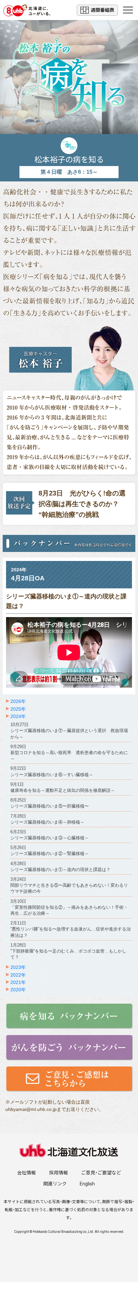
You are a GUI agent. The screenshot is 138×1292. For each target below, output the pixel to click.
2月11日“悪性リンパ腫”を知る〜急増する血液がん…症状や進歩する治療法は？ (70, 929)
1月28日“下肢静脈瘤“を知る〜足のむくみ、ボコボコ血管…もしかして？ (68, 951)
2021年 (18, 982)
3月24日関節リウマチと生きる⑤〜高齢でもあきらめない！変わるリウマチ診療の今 (69, 885)
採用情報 (58, 1172)
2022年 (18, 975)
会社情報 (26, 1172)
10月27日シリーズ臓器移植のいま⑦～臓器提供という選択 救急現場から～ (69, 730)
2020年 (18, 989)
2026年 (18, 701)
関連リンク (55, 1183)
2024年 (18, 716)
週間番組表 (102, 10)
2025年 (18, 709)
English (87, 1183)
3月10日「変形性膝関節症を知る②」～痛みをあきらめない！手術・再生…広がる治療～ (69, 907)
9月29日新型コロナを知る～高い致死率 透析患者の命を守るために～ (69, 752)
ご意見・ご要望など (101, 1172)
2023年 (18, 967)
